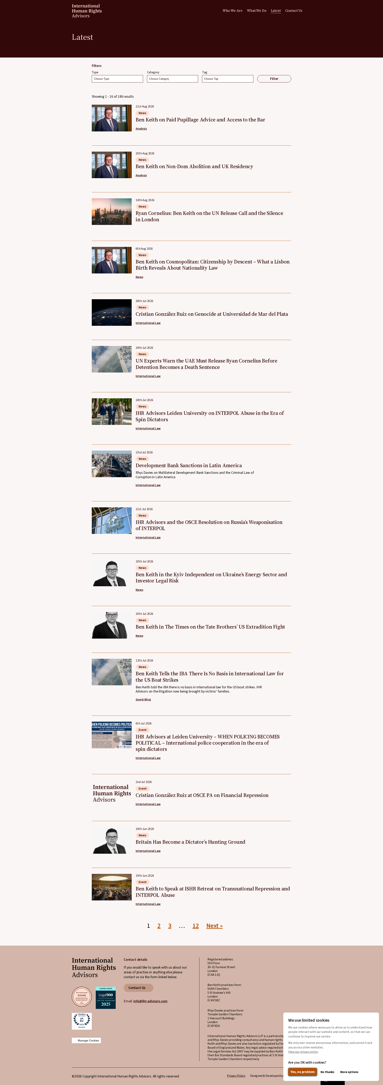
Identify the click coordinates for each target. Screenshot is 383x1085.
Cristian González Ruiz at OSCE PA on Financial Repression (191, 790)
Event (143, 730)
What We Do (256, 10)
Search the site (308, 10)
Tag (204, 72)
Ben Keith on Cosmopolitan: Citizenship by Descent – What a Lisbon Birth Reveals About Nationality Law (191, 260)
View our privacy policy (303, 1052)
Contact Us (293, 10)
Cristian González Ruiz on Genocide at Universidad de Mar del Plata (191, 309)
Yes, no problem (303, 1072)
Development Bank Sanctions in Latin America (191, 466)
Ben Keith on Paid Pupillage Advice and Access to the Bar (191, 118)
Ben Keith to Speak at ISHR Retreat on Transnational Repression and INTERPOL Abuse (191, 887)
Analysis (141, 129)
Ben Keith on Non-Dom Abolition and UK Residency (191, 162)
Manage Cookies (88, 1040)
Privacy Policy (236, 1076)
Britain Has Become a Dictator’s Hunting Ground (191, 837)
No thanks (327, 1072)
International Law (148, 323)
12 (195, 925)
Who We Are (233, 10)
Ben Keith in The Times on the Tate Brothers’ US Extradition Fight (191, 622)
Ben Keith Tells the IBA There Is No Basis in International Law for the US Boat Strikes (191, 677)
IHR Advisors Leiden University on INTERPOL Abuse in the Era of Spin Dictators (191, 411)
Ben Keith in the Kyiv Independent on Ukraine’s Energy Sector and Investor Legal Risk (191, 573)
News (142, 113)
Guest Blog (143, 699)
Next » (214, 925)
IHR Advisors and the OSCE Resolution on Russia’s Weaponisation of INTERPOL (191, 520)
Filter (274, 78)
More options (349, 1072)
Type (95, 72)
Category (153, 72)
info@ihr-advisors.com (150, 1001)
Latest (276, 10)
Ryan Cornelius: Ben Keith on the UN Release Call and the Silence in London (191, 209)
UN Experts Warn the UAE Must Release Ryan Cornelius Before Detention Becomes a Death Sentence (191, 359)
